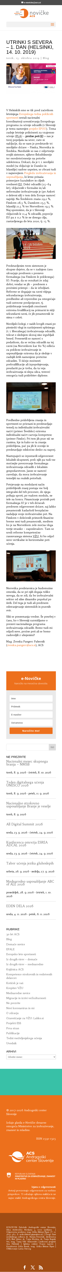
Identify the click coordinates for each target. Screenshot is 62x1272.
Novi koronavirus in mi (20, 1008)
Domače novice (15, 944)
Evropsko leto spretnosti (21, 954)
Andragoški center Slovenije (41, 1227)
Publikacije (13, 1033)
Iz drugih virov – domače (21, 959)
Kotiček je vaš (14, 983)
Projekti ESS (13, 1023)
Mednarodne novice (18, 993)
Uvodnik (11, 1043)
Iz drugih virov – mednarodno (24, 964)
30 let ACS (13, 934)
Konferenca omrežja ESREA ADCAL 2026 (27, 843)
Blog (46, 58)
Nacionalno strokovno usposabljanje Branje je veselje (28, 804)
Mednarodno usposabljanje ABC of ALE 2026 (30, 882)
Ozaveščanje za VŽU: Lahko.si (25, 1018)
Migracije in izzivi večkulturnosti (26, 998)
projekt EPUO (37, 128)
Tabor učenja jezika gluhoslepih (30, 863)
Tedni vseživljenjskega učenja (24, 1038)
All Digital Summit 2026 (24, 824)
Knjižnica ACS (15, 969)
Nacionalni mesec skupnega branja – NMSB (27, 762)
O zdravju (12, 1013)
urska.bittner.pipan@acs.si (31, 1234)
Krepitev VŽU (14, 988)
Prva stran (12, 1028)
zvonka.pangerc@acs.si (21, 645)
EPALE (10, 949)
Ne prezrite (13, 1003)
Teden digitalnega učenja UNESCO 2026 (25, 783)
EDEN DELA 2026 (19, 906)
